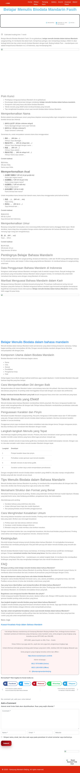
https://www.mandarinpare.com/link (40, 656)
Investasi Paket (68, 3)
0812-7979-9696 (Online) (40, 663)
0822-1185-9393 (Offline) (40, 667)
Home (30, 2)
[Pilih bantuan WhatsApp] (72, 765)
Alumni (60, 2)
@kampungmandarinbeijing (41, 671)
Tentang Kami (45, 3)
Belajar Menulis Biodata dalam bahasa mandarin (35, 342)
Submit (6, 743)
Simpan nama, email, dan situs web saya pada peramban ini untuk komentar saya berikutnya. (38, 737)
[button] (10, 683)
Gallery (53, 2)
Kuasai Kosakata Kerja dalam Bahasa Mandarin (21, 625)
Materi (75, 2)
